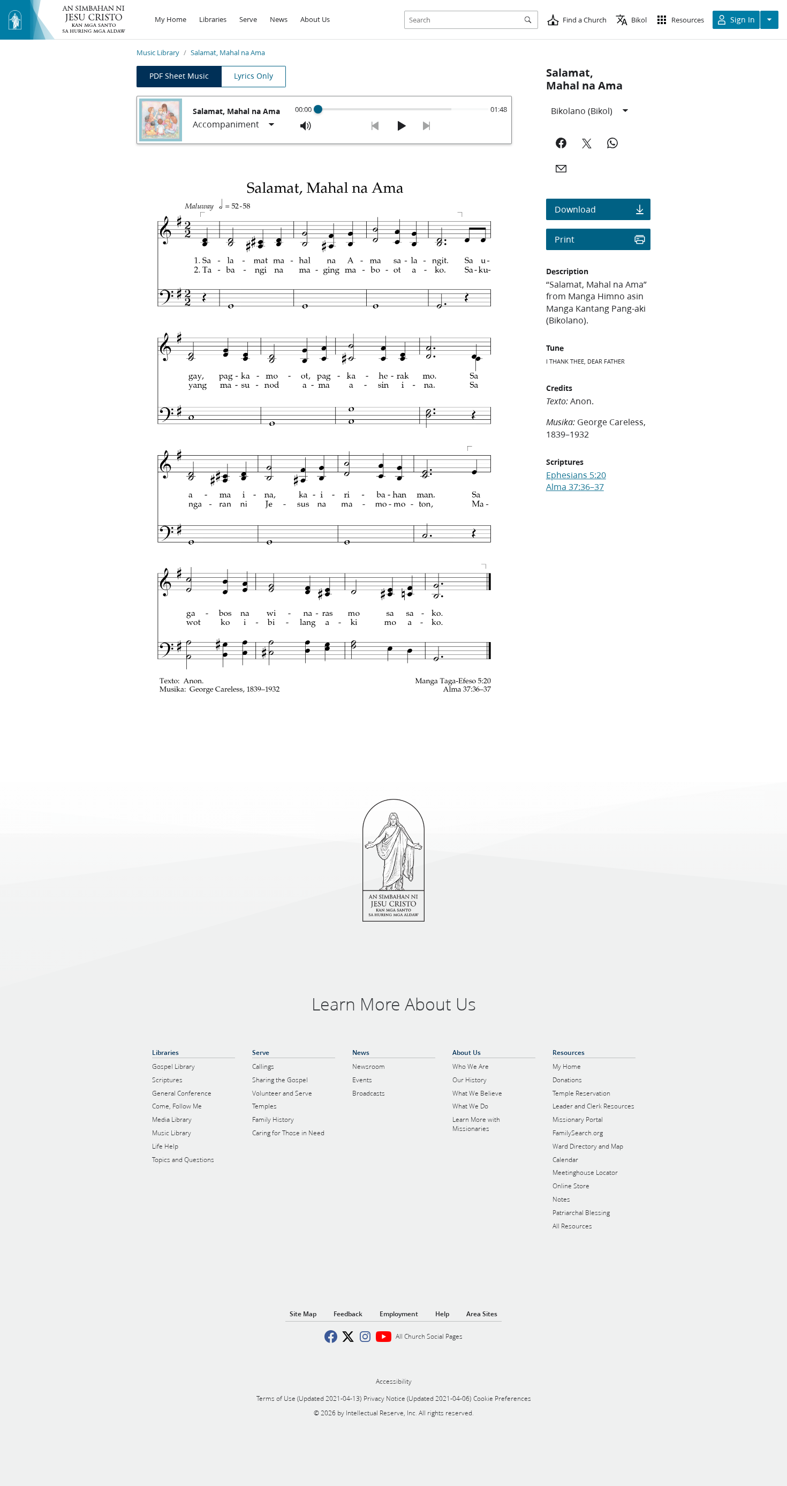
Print (564, 239)
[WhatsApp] (612, 143)
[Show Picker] (271, 124)
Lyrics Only (253, 76)
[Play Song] (401, 126)
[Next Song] (426, 126)
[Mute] (305, 126)
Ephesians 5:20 (576, 475)
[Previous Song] (375, 126)
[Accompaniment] (234, 124)
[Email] (561, 168)
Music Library (158, 52)
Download (575, 209)
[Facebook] (561, 143)
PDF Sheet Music (179, 76)
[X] (586, 143)
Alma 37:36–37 (575, 486)
